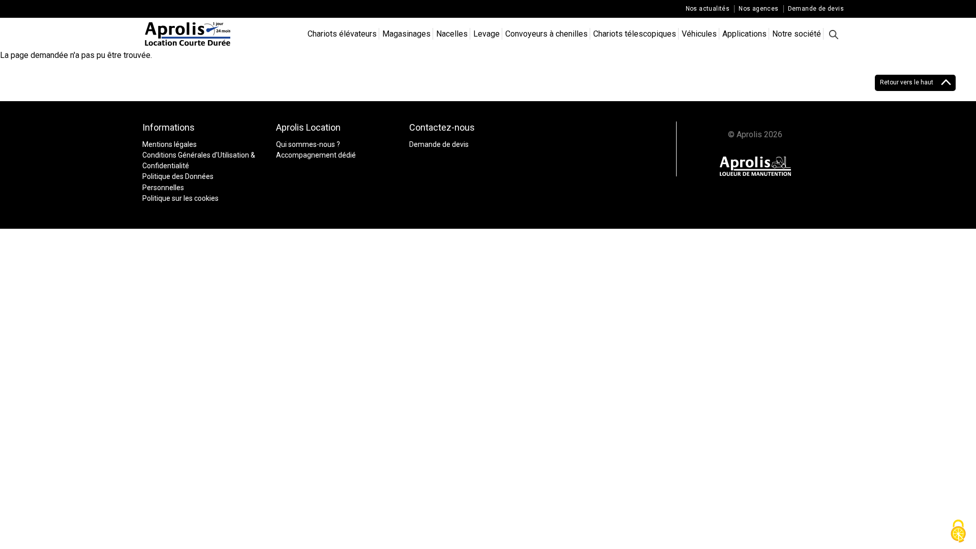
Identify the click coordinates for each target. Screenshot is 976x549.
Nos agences (758, 8)
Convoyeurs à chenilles (546, 34)
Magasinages (406, 34)
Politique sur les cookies (180, 198)
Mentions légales (169, 144)
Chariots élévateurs (342, 34)
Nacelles (452, 34)
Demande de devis (816, 8)
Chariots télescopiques (634, 34)
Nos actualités (708, 8)
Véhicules (699, 34)
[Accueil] (188, 34)
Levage (486, 34)
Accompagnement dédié (316, 155)
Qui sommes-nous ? (308, 144)
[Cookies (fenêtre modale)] (958, 531)
